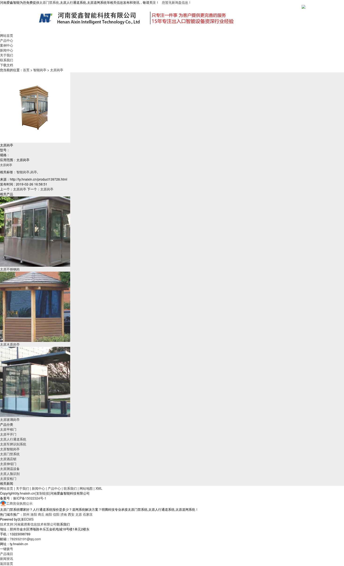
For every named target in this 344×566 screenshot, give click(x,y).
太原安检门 (8, 478)
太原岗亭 (56, 69)
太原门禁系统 (10, 453)
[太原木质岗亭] (35, 306)
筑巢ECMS (25, 519)
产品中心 (6, 40)
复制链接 (42, 493)
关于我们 (6, 55)
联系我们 (6, 60)
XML (98, 488)
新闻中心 (6, 50)
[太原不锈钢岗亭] (35, 231)
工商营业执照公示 (19, 503)
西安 (71, 514)
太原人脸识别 (10, 473)
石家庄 (88, 514)
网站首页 (6, 35)
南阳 (48, 514)
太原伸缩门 (8, 463)
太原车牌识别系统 (13, 444)
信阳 (56, 514)
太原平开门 (8, 434)
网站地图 (86, 488)
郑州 (26, 514)
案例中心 (6, 45)
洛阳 (33, 514)
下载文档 (6, 65)
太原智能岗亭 (10, 449)
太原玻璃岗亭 (10, 419)
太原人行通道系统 (13, 439)
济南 (63, 514)
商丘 (41, 514)
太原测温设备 (10, 468)
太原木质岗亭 (10, 344)
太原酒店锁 (8, 458)
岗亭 (33, 172)
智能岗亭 (39, 69)
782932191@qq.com (25, 538)
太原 (78, 514)
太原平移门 (8, 429)
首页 (26, 69)
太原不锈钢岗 (10, 269)
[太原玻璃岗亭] (35, 381)
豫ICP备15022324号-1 (29, 498)
